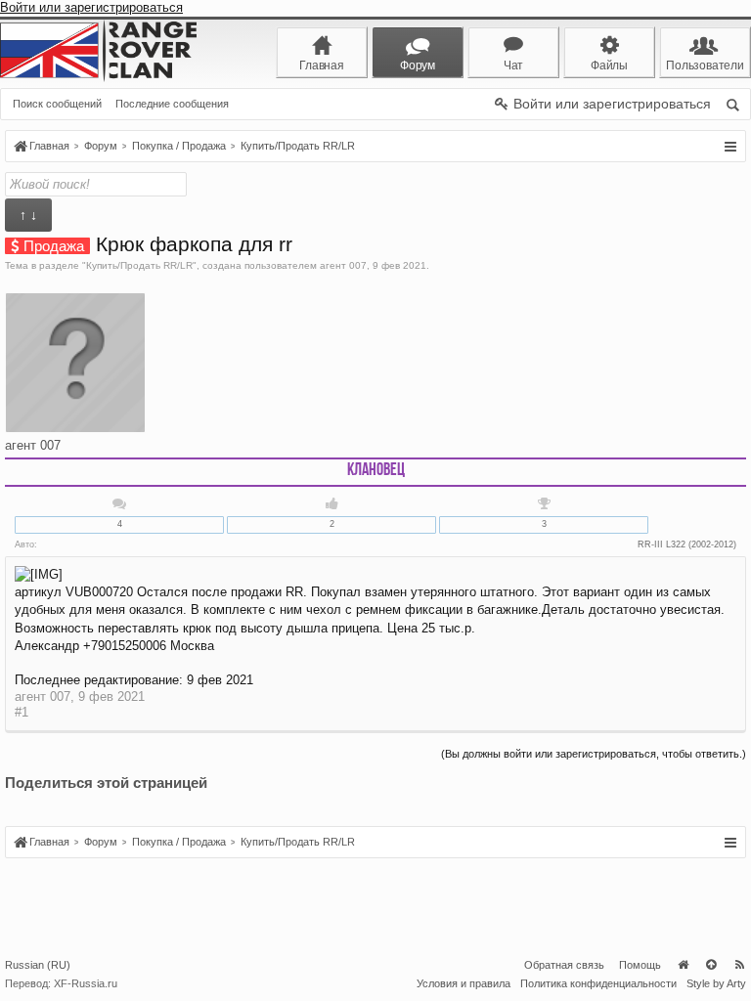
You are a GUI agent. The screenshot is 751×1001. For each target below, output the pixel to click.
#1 (21, 712)
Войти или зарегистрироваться (91, 7)
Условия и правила (463, 983)
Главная (682, 965)
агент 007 (343, 265)
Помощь (640, 965)
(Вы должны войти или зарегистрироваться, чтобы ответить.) (593, 754)
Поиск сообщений (57, 103)
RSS (739, 965)
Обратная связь (564, 965)
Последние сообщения (172, 103)
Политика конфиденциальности (598, 983)
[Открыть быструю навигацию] (730, 146)
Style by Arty (716, 983)
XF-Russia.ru (85, 983)
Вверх (711, 965)
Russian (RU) (37, 965)
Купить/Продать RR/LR (139, 265)
